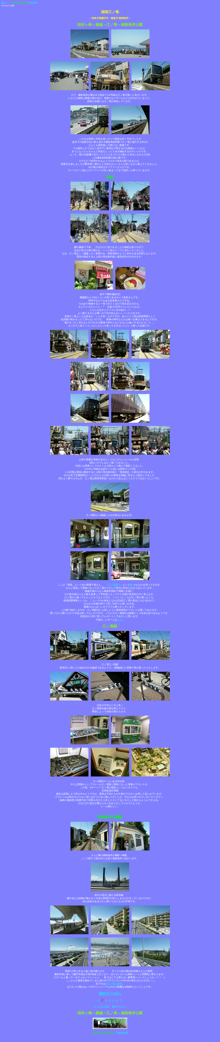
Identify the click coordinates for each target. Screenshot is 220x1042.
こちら (120, 619)
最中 (132, 584)
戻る (3, 2)
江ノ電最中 (114, 584)
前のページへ (119, 1006)
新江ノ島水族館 (113, 983)
